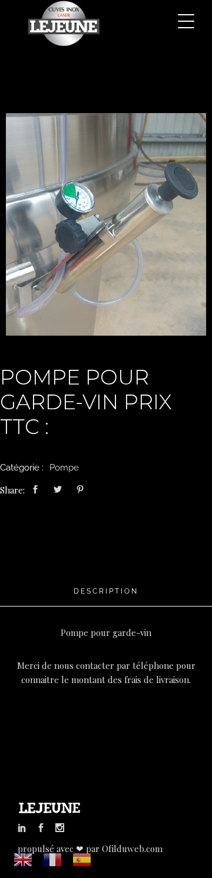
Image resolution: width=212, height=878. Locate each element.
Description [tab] (106, 591)
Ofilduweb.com (132, 848)
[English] (23, 859)
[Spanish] (82, 859)
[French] (53, 859)
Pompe (64, 467)
